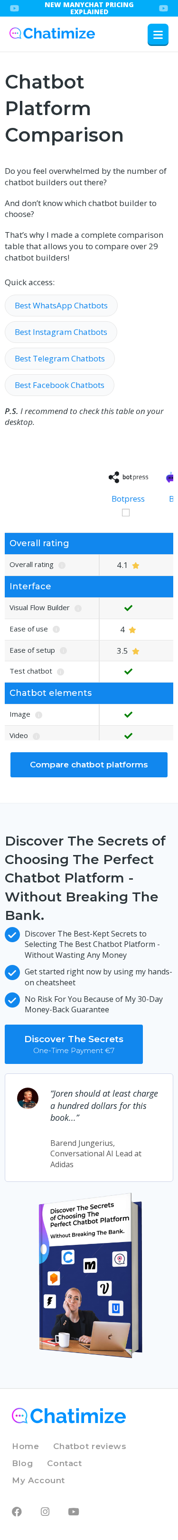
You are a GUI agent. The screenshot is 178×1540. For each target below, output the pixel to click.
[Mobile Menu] (158, 34)
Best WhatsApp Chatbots (61, 305)
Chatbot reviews (89, 1446)
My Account (38, 1480)
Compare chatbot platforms (89, 764)
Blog (22, 1463)
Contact (64, 1463)
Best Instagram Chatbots (61, 331)
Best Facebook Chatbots (59, 384)
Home (25, 1446)
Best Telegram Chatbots (60, 358)
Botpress (128, 498)
